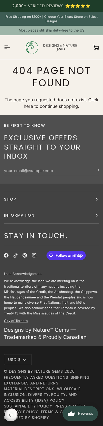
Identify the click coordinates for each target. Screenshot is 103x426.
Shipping (80, 377)
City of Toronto (16, 320)
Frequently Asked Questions (36, 377)
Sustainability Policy (28, 406)
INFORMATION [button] (19, 215)
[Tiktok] (16, 255)
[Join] (95, 170)
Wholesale (68, 388)
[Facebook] (6, 255)
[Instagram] (34, 255)
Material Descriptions (29, 388)
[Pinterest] (24, 255)
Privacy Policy (21, 411)
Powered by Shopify (26, 417)
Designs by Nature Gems (36, 371)
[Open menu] (11, 47)
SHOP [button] (10, 199)
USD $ (14, 359)
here (28, 106)
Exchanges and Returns (31, 383)
